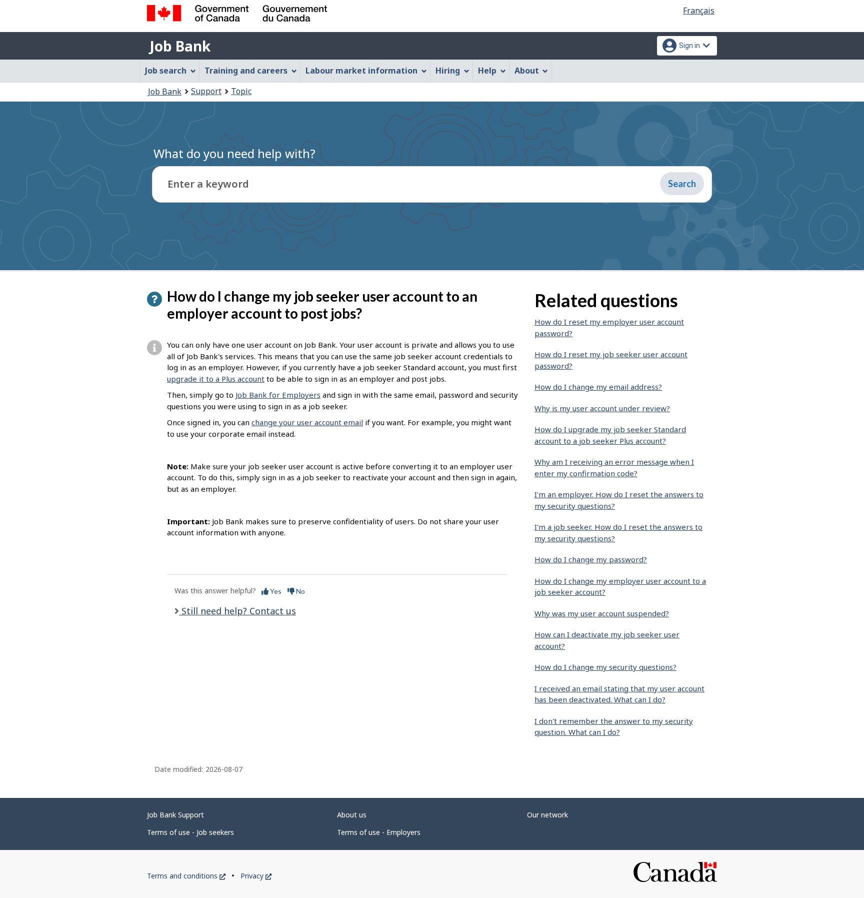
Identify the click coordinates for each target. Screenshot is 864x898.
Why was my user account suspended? (601, 613)
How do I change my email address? (598, 387)
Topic (241, 91)
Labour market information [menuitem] (362, 70)
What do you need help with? (235, 153)
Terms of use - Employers (378, 832)
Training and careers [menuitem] (246, 70)
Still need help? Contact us (237, 611)
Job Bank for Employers (278, 395)
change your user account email (307, 422)
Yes (275, 591)
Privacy (256, 875)
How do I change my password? (590, 559)
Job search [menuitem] (165, 70)
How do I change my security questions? (605, 667)
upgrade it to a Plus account (215, 379)
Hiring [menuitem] (448, 70)
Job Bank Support (175, 814)
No (299, 591)
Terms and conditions (186, 875)
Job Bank (180, 46)
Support (206, 91)
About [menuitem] (526, 70)
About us (351, 814)
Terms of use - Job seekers (190, 832)
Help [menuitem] (487, 70)
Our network (547, 814)
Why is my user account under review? (602, 408)
